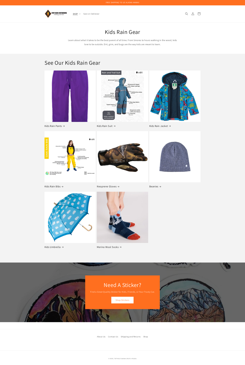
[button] (76, 14)
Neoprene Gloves (106, 186)
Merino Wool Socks (108, 247)
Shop (145, 336)
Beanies (153, 186)
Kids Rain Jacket (158, 126)
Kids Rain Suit (104, 126)
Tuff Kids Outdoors (120, 358)
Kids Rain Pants (53, 126)
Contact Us (113, 336)
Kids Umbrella (53, 247)
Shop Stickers (122, 300)
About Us (101, 336)
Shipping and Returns (131, 336)
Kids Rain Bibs (52, 186)
